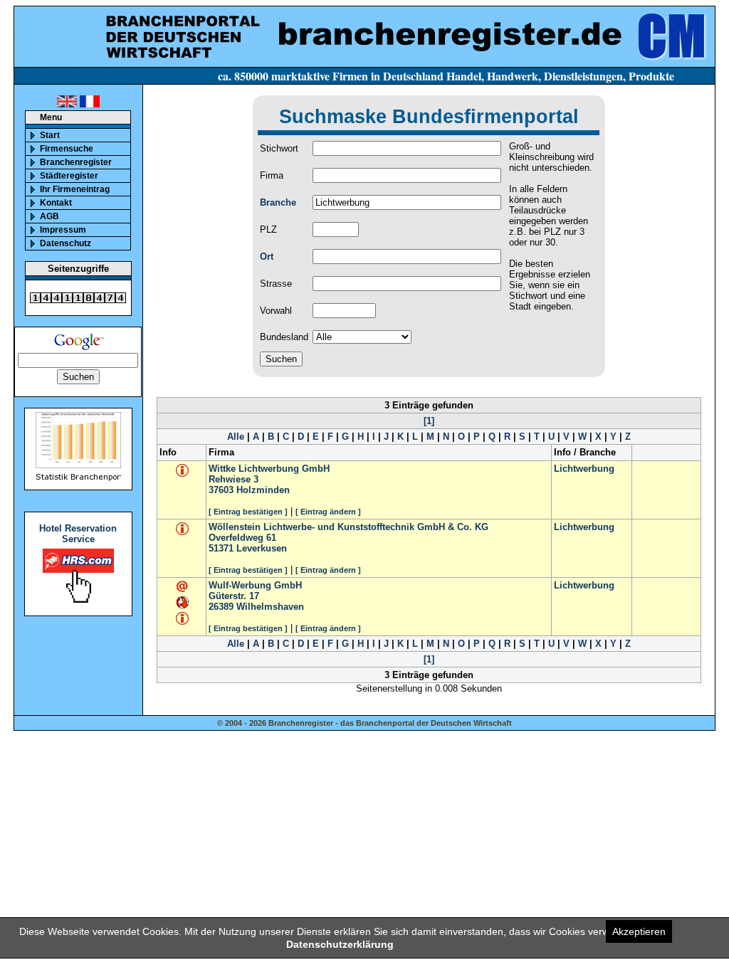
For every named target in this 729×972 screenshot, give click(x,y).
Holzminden (263, 490)
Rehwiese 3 (233, 479)
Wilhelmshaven (270, 606)
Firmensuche (66, 149)
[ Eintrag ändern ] (328, 511)
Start (50, 135)
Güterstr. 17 (234, 596)
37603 (221, 490)
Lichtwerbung (584, 468)
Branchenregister (76, 162)
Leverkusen (261, 548)
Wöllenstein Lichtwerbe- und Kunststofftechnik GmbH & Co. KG (348, 527)
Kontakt (56, 203)
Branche (278, 202)
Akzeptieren (639, 931)
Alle (235, 436)
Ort (266, 256)
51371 (221, 548)
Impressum (63, 230)
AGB (49, 216)
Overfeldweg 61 (242, 537)
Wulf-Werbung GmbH (255, 585)
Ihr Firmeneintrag (75, 189)
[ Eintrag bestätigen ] (248, 511)
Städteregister (69, 176)
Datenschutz (65, 243)
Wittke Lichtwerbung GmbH (269, 468)
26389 (221, 606)
